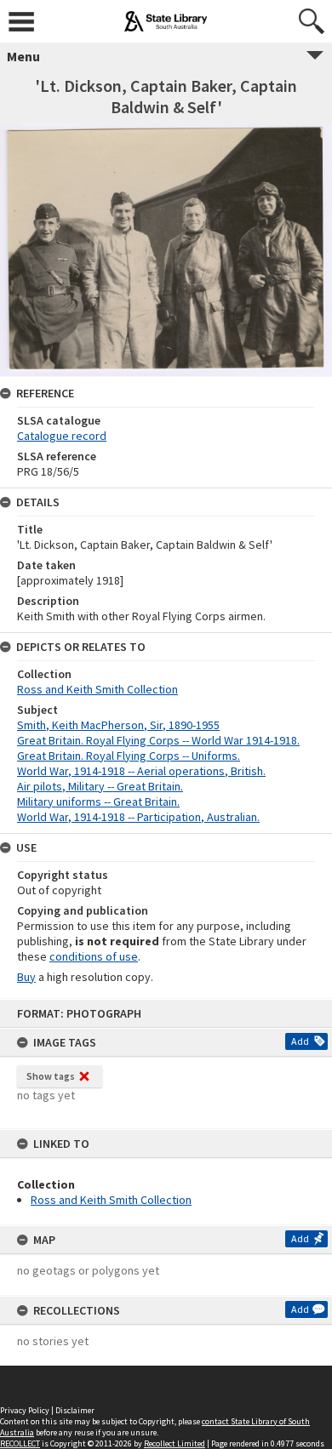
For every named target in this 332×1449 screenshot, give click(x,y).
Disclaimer (74, 1410)
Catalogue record (61, 435)
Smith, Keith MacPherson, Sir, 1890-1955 (118, 725)
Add (300, 1041)
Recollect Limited (174, 1443)
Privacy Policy (24, 1410)
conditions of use (93, 956)
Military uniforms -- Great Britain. (98, 801)
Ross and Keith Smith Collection (111, 1199)
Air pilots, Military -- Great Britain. (100, 786)
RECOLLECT (20, 1443)
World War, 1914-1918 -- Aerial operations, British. (141, 771)
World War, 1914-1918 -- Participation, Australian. (138, 816)
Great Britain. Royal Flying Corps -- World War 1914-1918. (158, 740)
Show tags (50, 1076)
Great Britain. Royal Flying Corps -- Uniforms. (128, 755)
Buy (26, 976)
